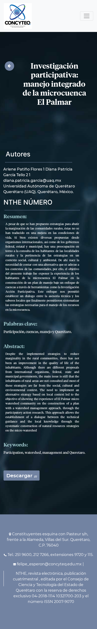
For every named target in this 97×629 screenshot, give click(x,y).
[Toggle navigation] (86, 16)
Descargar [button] (21, 475)
